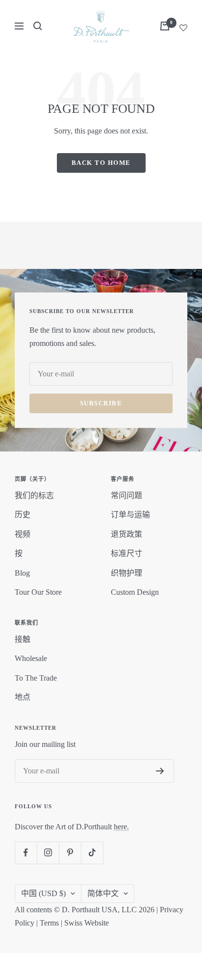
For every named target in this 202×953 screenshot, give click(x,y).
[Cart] (165, 26)
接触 (22, 639)
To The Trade (36, 678)
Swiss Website (86, 923)
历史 (22, 514)
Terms (49, 923)
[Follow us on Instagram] (48, 853)
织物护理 (126, 573)
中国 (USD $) (43, 893)
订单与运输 (130, 514)
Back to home (101, 162)
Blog (22, 573)
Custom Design (135, 592)
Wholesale (31, 658)
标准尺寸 (126, 553)
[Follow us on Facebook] (26, 853)
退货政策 (126, 534)
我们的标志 (34, 495)
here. (121, 826)
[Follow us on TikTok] (92, 853)
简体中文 (103, 893)
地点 (22, 697)
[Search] (37, 26)
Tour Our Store (38, 592)
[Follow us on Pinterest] (70, 853)
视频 (22, 534)
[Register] (160, 771)
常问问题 (126, 495)
